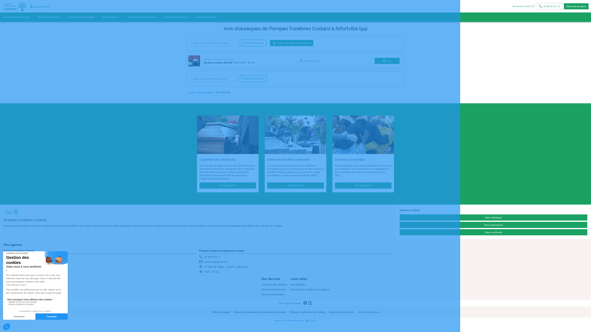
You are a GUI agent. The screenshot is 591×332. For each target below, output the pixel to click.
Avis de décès (205, 92)
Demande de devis (576, 6)
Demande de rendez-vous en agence (310, 289)
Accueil (191, 92)
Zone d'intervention (368, 312)
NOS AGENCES (109, 17)
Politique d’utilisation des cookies (307, 312)
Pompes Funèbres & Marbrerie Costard (221, 250)
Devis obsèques (493, 217)
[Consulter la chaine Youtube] (310, 303)
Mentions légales (221, 312)
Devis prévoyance (493, 224)
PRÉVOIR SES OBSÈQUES (49, 17)
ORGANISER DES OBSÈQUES (16, 17)
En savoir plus (228, 185)
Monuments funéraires (82, 17)
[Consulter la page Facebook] (305, 303)
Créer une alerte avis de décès (294, 43)
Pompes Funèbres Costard (19, 250)
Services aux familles (272, 294)
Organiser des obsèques (274, 284)
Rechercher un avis (253, 43)
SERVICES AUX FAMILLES (176, 17)
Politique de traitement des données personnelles (260, 312)
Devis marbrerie (493, 232)
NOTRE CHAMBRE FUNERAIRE (142, 17)
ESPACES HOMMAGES (205, 17)
